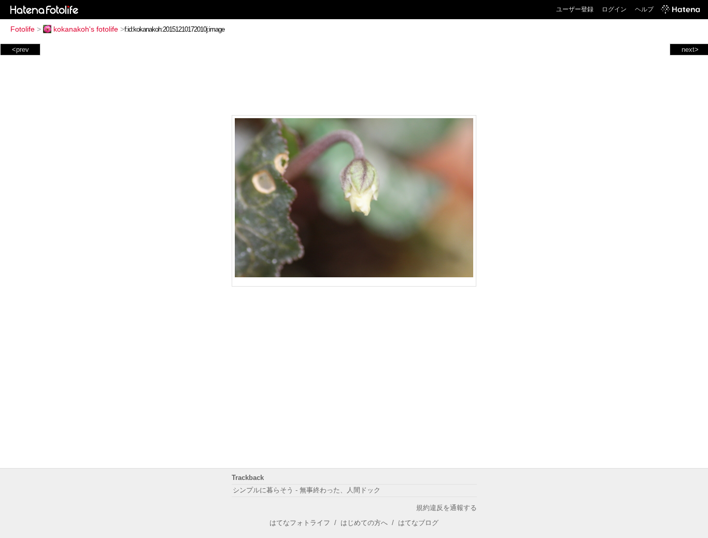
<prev (20, 49)
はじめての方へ (364, 523)
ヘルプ (644, 9)
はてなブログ (418, 523)
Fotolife (22, 29)
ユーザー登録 (574, 9)
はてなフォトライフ (300, 523)
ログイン (614, 9)
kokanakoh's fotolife (85, 29)
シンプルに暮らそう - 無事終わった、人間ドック (306, 490)
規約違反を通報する (446, 508)
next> (690, 49)
